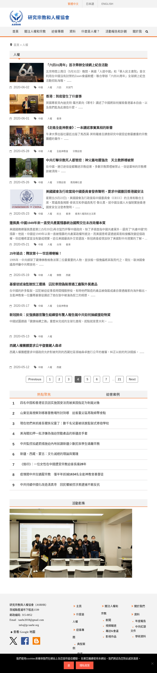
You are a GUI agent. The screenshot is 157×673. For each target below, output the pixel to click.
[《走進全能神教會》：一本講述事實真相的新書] (27, 135)
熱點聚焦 (44, 394)
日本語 (90, 3)
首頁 (15, 31)
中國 (40, 87)
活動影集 (78, 503)
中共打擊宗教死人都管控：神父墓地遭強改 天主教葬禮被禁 (90, 160)
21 (119, 379)
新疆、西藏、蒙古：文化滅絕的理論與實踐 (49, 453)
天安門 (69, 87)
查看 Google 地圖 (24, 631)
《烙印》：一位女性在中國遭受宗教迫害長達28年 (53, 464)
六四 (59, 87)
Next (132, 379)
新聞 (108, 620)
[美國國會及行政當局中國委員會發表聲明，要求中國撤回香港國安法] (27, 198)
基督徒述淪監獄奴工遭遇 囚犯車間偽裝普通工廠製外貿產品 (53, 284)
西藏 (68, 275)
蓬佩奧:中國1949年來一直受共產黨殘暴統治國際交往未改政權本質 (57, 223)
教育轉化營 (76, 182)
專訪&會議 (112, 631)
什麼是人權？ (90, 31)
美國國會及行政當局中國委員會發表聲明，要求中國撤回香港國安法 (95, 191)
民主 (59, 214)
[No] (152, 663)
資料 (137, 614)
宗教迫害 (77, 151)
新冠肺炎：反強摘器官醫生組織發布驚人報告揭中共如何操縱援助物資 (60, 315)
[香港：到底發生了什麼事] (27, 103)
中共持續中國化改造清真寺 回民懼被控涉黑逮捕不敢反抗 (60, 484)
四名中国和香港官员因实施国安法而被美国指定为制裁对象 (60, 402)
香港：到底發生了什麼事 (64, 96)
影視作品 (111, 636)
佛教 (59, 275)
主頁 (79, 606)
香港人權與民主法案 (85, 214)
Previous (34, 379)
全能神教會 (62, 151)
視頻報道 (111, 625)
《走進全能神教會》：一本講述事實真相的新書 (79, 128)
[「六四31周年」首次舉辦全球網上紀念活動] (27, 72)
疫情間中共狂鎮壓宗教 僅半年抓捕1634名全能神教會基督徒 (62, 474)
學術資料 (140, 636)
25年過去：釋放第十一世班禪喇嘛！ (36, 253)
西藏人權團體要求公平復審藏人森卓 (36, 345)
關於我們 (139, 31)
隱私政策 (85, 665)
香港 (59, 118)
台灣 (59, 244)
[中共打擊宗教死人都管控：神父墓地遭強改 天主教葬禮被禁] (27, 167)
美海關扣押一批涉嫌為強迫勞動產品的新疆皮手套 (53, 433)
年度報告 (140, 621)
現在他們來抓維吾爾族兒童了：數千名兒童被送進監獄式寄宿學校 (64, 423)
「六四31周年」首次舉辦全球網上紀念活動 (77, 65)
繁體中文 (73, 3)
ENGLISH (107, 3)
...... (69, 80)
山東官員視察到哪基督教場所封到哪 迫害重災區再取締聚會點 (63, 413)
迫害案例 (113, 394)
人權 (49, 87)
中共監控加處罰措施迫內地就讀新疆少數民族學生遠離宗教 (60, 443)
